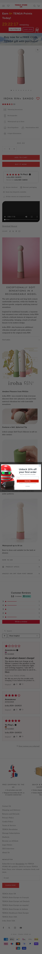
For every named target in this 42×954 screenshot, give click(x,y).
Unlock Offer (28, 481)
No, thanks (28, 486)
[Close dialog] (40, 465)
